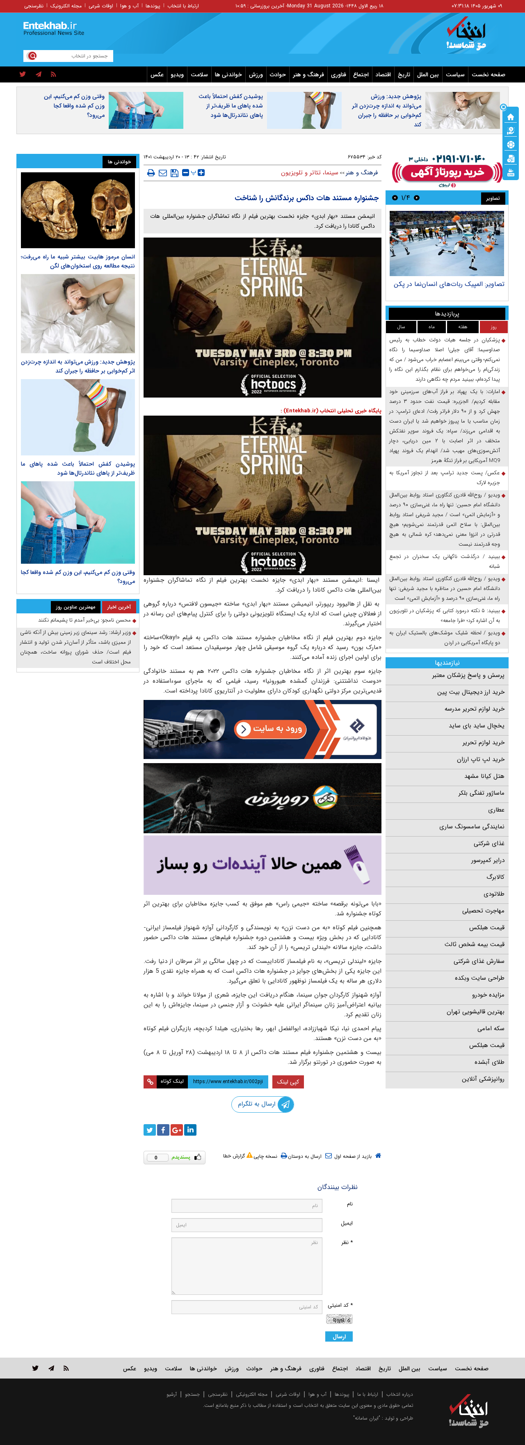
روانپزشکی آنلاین (483, 1079)
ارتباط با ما (367, 1394)
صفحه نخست (488, 74)
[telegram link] (51, 1368)
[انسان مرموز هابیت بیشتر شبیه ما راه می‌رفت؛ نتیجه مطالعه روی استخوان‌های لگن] (78, 210)
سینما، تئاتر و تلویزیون (309, 173)
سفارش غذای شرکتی (479, 961)
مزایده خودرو (488, 995)
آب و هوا (129, 6)
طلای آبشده (489, 1062)
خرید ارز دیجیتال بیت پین (470, 692)
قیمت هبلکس (486, 928)
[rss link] (66, 1368)
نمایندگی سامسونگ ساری (471, 827)
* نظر (347, 1242)
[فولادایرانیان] (262, 729)
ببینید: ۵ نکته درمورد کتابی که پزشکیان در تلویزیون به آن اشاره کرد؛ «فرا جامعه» (444, 615)
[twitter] (22, 74)
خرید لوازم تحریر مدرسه (474, 709)
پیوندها (153, 6)
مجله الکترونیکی (251, 1394)
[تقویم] (510, 158)
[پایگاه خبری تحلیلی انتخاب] (473, 37)
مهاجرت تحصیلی (483, 911)
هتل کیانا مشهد (484, 776)
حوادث (278, 74)
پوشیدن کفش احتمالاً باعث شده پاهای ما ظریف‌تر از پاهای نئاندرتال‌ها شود (231, 106)
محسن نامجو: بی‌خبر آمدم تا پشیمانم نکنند (84, 620)
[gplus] (177, 1130)
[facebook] (163, 1130)
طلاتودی (494, 894)
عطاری (496, 810)
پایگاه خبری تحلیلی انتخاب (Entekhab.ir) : (331, 411)
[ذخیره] (174, 173)
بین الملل (428, 74)
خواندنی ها (228, 74)
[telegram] (38, 74)
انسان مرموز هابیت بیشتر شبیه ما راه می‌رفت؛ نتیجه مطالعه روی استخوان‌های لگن (78, 261)
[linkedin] (190, 1130)
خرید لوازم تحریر (483, 743)
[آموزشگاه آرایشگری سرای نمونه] (262, 865)
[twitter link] (35, 1368)
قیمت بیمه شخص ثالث (474, 944)
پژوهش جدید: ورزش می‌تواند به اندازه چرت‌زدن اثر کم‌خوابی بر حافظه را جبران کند (386, 110)
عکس (157, 74)
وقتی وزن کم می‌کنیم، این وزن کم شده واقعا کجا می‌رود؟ (74, 106)
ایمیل (347, 1223)
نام (350, 1204)
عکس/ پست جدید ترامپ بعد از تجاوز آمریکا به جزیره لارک (444, 478)
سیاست (455, 74)
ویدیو (177, 74)
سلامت (199, 74)
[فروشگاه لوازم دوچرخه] (262, 798)
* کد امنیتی (340, 1305)
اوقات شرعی (101, 6)
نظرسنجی (33, 6)
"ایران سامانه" (366, 1418)
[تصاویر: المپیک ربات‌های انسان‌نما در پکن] (447, 243)
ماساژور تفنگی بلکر (481, 793)
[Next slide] (395, 197)
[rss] (53, 74)
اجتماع (361, 74)
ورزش (256, 74)
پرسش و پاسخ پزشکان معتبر (468, 675)
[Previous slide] (417, 197)
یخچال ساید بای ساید (476, 726)
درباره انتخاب (399, 1394)
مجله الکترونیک (66, 6)
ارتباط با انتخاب (183, 6)
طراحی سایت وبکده (479, 978)
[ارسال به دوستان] (163, 172)
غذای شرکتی (489, 843)
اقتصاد (383, 74)
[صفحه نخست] (510, 116)
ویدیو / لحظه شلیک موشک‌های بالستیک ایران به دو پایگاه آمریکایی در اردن (444, 638)
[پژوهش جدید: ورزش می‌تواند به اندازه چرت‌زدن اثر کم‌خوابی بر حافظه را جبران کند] (78, 313)
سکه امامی (490, 1028)
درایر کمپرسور (487, 860)
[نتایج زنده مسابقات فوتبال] (510, 172)
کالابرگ (495, 877)
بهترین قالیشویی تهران (475, 1012)
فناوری (338, 74)
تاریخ (404, 74)
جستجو (192, 1394)
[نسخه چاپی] (151, 172)
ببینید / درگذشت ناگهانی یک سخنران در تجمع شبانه (444, 561)
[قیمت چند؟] (510, 130)
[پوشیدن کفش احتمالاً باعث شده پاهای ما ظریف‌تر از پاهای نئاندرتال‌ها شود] (78, 417)
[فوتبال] (510, 144)
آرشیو (172, 1394)
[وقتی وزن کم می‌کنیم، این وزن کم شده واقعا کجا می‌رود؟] (78, 522)
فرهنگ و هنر (308, 74)
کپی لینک (288, 1081)
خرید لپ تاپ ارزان (480, 759)
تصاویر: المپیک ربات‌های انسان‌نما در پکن (449, 284)
